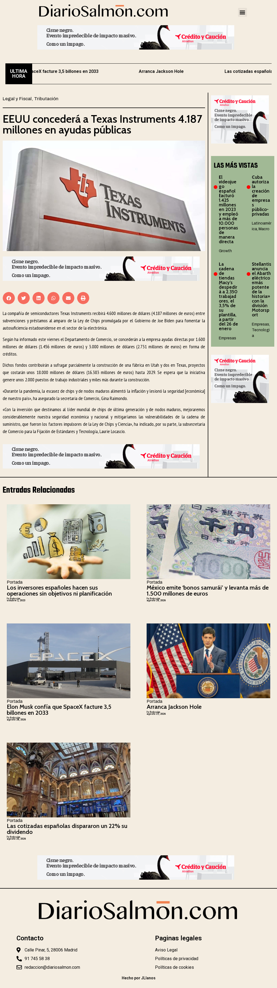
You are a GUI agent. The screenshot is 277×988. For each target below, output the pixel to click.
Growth (225, 251)
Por (13, 598)
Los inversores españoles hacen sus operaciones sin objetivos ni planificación (59, 590)
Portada (14, 582)
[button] (242, 12)
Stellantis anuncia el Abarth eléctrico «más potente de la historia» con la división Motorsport (261, 289)
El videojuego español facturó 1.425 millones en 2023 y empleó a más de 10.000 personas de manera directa (228, 209)
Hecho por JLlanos (139, 978)
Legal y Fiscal (17, 98)
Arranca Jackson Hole (138, 71)
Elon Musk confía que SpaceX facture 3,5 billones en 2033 (59, 709)
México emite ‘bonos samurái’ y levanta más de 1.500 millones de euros (208, 590)
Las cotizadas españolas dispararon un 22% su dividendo (67, 829)
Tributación (46, 98)
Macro (264, 229)
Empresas (227, 338)
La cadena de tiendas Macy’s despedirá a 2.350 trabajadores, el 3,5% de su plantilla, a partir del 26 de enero (228, 296)
